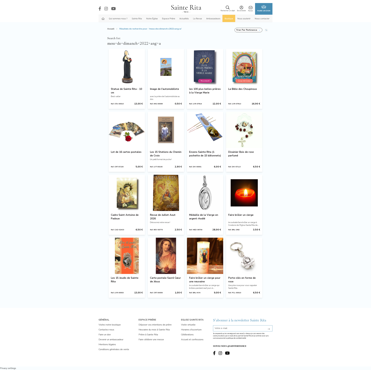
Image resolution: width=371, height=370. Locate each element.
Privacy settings (8, 368)
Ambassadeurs (213, 18)
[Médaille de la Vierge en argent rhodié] (205, 193)
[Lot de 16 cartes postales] (127, 130)
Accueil (110, 28)
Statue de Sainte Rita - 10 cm (126, 90)
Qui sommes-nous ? (118, 18)
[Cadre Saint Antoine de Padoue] (127, 193)
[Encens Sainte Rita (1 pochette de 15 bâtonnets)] (205, 130)
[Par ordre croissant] (266, 30)
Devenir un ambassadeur (111, 339)
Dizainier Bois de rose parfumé (241, 153)
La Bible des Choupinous (242, 89)
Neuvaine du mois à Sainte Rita (154, 329)
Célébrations (187, 334)
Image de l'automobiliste (164, 89)
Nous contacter (262, 18)
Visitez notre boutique (110, 324)
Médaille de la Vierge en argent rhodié (203, 216)
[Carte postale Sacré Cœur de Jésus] (166, 256)
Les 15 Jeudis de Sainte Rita (124, 279)
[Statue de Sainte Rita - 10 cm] (127, 67)
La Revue (197, 18)
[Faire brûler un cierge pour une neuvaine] (205, 256)
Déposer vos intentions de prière (155, 324)
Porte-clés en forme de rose (242, 279)
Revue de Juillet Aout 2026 (163, 216)
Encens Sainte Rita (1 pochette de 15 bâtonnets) (205, 153)
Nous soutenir (243, 18)
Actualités (184, 18)
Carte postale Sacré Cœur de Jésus (165, 279)
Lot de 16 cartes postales (126, 152)
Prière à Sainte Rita (148, 334)
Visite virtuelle (188, 324)
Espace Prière (168, 18)
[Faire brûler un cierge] (244, 193)
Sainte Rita (137, 18)
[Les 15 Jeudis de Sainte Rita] (127, 256)
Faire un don (263, 11)
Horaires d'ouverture (191, 329)
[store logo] (186, 9)
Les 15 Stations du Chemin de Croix (165, 153)
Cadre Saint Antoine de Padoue (125, 216)
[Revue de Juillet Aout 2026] (166, 193)
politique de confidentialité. (236, 338)
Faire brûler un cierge (240, 215)
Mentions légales (107, 344)
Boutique (229, 18)
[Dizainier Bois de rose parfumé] (244, 130)
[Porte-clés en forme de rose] (244, 256)
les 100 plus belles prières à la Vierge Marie (205, 90)
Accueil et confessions (192, 339)
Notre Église (152, 18)
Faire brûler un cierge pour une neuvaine (204, 279)
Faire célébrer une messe (151, 339)
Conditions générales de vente (114, 349)
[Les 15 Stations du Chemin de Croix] (166, 130)
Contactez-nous (106, 329)
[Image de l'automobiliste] (166, 67)
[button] (248, 30)
